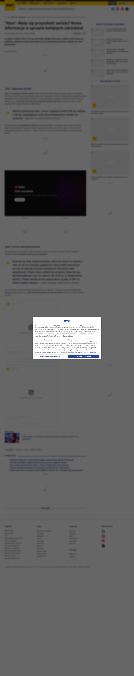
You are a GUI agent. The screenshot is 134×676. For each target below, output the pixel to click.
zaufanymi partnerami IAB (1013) (50, 326)
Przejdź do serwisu (83, 356)
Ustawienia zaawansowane (50, 356)
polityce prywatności (72, 345)
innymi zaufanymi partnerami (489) (72, 326)
